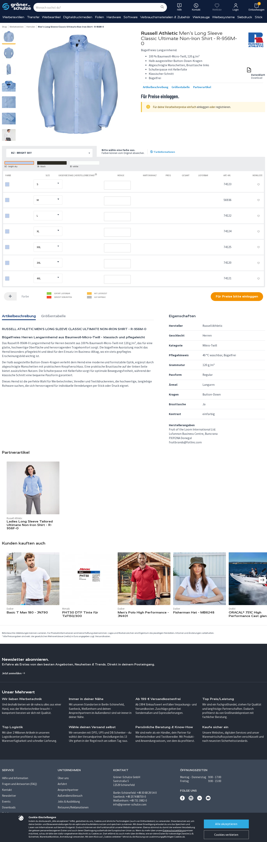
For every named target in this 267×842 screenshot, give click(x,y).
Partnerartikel (202, 87)
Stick (259, 17)
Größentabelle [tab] (53, 316)
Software (131, 17)
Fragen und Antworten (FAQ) (19, 784)
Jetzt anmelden (12, 673)
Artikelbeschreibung (155, 87)
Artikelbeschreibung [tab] (19, 316)
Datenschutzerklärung (174, 830)
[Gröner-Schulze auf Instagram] (191, 799)
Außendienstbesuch (70, 795)
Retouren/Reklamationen (73, 807)
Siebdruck (244, 17)
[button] (49, 153)
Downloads (9, 807)
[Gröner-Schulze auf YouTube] (208, 799)
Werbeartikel (51, 17)
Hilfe (179, 9)
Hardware (114, 17)
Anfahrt (62, 784)
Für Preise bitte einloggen (237, 296)
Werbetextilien (13, 17)
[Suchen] (162, 7)
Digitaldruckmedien (77, 17)
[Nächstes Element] (262, 580)
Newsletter (9, 795)
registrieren (223, 107)
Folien (99, 17)
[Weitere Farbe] (10, 296)
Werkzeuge (201, 17)
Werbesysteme (223, 17)
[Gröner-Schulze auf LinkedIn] (199, 799)
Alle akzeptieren (226, 824)
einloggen (203, 107)
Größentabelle (181, 87)
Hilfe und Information (15, 778)
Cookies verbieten (226, 835)
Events (6, 801)
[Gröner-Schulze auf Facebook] (182, 799)
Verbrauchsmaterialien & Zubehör (165, 17)
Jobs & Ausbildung (69, 801)
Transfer (33, 17)
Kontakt (7, 790)
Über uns (63, 778)
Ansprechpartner (68, 790)
